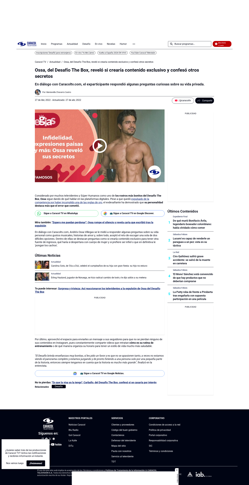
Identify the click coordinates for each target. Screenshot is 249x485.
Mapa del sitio (118, 445)
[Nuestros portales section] (93, 418)
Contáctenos (117, 435)
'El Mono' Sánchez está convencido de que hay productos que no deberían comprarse (193, 278)
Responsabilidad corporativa (163, 440)
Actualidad (54, 62)
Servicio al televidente (122, 456)
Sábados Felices (180, 234)
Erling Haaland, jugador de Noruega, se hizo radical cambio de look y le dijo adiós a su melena (98, 277)
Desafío (59, 386)
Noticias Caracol (77, 424)
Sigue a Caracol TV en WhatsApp (61, 213)
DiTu (71, 445)
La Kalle (73, 440)
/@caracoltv (185, 100)
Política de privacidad (160, 430)
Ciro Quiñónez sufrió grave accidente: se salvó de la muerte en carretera (191, 260)
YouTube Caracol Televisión (143, 53)
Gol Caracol (74, 435)
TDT (113, 461)
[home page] (27, 44)
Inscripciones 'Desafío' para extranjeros (53, 53)
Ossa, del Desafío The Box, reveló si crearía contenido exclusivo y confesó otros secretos (108, 62)
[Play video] (100, 146)
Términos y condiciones (161, 451)
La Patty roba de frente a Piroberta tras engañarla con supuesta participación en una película (193, 295)
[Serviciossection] (136, 418)
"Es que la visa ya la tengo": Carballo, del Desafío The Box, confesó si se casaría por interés (104, 382)
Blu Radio (73, 430)
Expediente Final (180, 216)
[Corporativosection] (179, 418)
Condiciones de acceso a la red (164, 424)
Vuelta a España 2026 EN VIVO (112, 53)
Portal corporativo (158, 435)
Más (133, 44)
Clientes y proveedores (122, 424)
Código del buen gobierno (124, 430)
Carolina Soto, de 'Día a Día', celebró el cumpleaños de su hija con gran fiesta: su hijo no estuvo (99, 265)
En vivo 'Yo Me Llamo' (84, 53)
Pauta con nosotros (121, 451)
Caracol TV (40, 62)
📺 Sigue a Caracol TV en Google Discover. (132, 213)
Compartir (207, 100)
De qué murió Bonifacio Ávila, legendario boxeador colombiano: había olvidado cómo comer (192, 224)
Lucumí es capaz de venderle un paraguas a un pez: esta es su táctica (191, 242)
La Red (176, 252)
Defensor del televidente (123, 440)
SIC (150, 445)
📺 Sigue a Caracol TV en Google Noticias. (102, 373)
